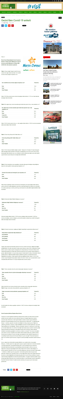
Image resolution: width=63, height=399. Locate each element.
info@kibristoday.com (24, 391)
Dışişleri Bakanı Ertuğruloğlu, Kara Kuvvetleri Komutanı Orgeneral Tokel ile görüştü (56, 102)
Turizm (54, 12)
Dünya (25, 12)
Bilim (30, 12)
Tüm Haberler (8, 15)
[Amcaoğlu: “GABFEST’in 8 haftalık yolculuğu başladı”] (46, 97)
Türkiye (20, 12)
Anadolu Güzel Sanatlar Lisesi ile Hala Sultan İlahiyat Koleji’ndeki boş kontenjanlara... (56, 84)
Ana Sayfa (3, 15)
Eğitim (35, 12)
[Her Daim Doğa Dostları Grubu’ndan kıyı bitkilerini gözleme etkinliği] (52, 64)
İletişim (25, 0)
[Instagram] (55, 1)
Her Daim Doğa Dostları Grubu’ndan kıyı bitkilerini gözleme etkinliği (50, 72)
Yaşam (40, 12)
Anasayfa (4, 12)
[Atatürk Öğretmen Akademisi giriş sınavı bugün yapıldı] (46, 91)
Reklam (21, 0)
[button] (60, 12)
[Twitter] (59, 1)
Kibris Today (6, 22)
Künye (18, 0)
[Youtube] (61, 1)
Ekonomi (8, 12)
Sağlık (44, 12)
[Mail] (57, 1)
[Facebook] (53, 1)
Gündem (14, 12)
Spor (50, 12)
